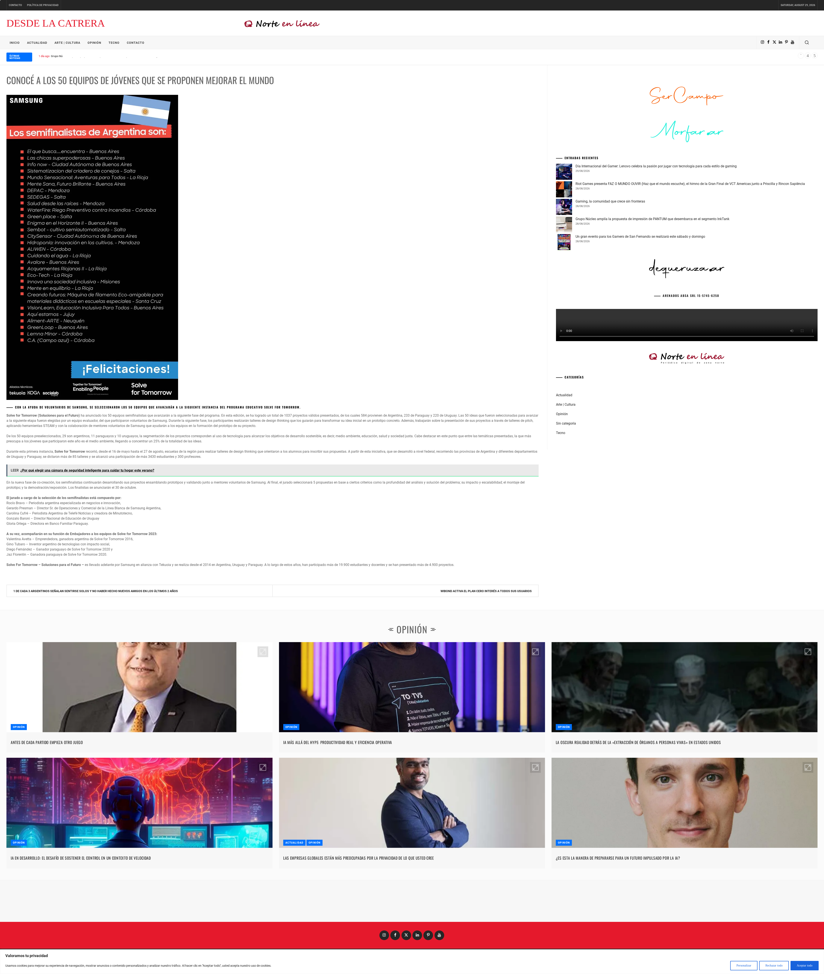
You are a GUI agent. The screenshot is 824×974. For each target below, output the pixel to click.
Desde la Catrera (55, 23)
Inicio (15, 42)
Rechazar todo (774, 965)
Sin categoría (566, 489)
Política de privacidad (43, 5)
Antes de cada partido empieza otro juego (47, 742)
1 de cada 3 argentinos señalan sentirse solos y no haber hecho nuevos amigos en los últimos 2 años (95, 591)
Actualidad (37, 42)
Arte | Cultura (67, 42)
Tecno (114, 42)
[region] (412, 961)
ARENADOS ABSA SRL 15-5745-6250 (691, 361)
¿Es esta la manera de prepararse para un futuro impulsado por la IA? (618, 858)
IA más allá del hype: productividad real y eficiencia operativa (337, 742)
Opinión (94, 42)
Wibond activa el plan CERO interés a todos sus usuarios (486, 591)
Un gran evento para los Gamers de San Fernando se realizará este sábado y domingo (640, 302)
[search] (807, 42)
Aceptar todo (804, 965)
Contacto (15, 5)
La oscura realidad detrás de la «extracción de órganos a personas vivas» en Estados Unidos (638, 742)
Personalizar (743, 965)
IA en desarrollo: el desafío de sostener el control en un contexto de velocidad (81, 858)
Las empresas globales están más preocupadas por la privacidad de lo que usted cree (358, 858)
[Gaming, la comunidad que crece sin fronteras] (564, 273)
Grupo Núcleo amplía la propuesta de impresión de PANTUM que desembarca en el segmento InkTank (113, 56)
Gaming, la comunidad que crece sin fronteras (610, 267)
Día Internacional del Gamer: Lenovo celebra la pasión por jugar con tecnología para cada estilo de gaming (656, 232)
